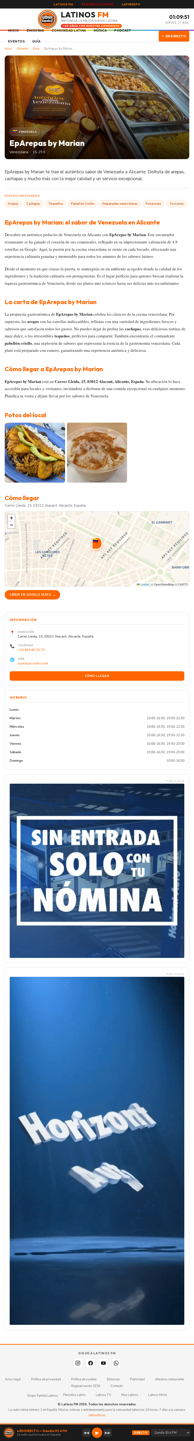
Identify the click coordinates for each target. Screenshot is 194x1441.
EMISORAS (35, 30)
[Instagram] (78, 1363)
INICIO (13, 30)
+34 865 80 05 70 (31, 650)
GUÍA (36, 41)
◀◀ (86, 1432)
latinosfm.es (97, 1415)
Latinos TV (103, 1395)
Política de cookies (84, 1379)
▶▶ (107, 1432)
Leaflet (144, 584)
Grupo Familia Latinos (42, 1396)
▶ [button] (97, 1433)
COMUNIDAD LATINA (69, 30)
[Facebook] (90, 1363)
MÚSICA (100, 30)
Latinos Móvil (157, 1395)
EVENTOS (16, 41)
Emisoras (113, 1379)
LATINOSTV (131, 4)
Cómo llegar (97, 676)
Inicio (8, 49)
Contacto (116, 1386)
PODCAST (122, 30)
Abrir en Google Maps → (32, 595)
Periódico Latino (74, 1395)
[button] (97, 543)
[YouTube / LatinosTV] (103, 1363)
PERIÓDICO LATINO (97, 4)
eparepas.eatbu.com (33, 663)
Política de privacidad (46, 1379)
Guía (36, 49)
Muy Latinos (129, 1395)
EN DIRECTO (176, 36)
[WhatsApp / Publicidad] (116, 1363)
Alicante (22, 49)
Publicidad (137, 1379)
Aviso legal (13, 1379)
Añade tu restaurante (169, 1379)
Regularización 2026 (85, 1386)
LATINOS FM (63, 4)
